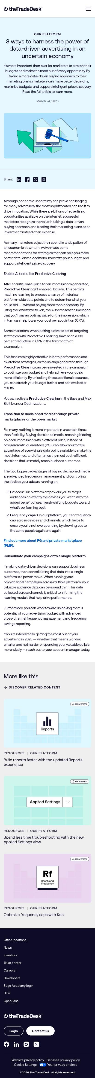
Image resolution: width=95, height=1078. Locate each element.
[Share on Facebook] (27, 179)
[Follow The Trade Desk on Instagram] (26, 1044)
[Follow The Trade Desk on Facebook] (6, 1044)
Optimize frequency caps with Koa (34, 914)
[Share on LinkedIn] (19, 179)
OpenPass (11, 1001)
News (8, 947)
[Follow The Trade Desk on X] (36, 1044)
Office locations (15, 940)
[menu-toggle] (88, 9)
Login (13, 1031)
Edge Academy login (18, 985)
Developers (12, 978)
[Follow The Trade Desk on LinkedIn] (16, 1044)
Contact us (40, 1031)
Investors (10, 955)
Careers (9, 970)
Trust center (12, 963)
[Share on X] (35, 179)
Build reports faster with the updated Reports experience (43, 762)
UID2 (7, 993)
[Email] (44, 179)
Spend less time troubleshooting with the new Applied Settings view (44, 839)
